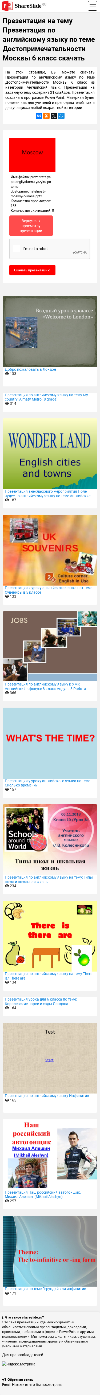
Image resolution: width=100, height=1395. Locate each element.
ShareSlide (30, 5)
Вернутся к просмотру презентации (31, 225)
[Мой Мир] (61, 116)
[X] (54, 116)
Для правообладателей (22, 1354)
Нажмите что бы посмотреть (37, 1384)
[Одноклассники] (46, 116)
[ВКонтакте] (39, 116)
